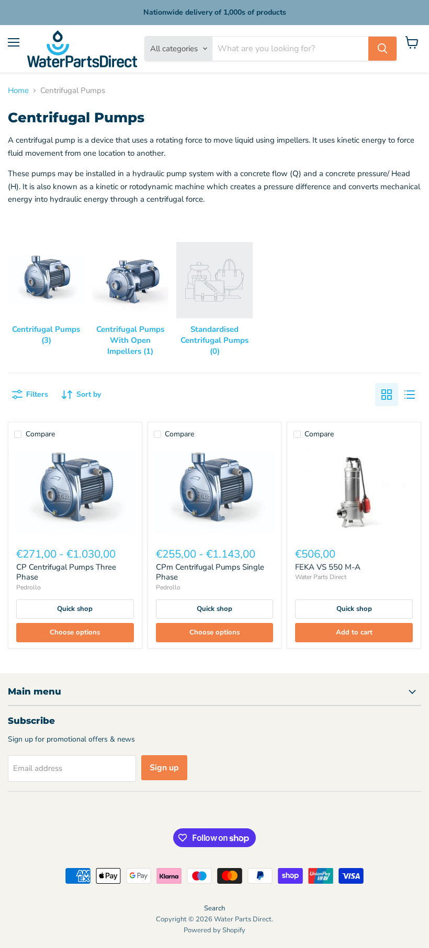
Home (18, 90)
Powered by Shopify (214, 930)
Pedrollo (28, 587)
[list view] (409, 394)
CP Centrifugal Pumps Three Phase (66, 572)
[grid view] (386, 394)
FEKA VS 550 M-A (327, 567)
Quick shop (75, 609)
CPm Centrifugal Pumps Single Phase (210, 572)
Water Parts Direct (320, 577)
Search (214, 908)
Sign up (164, 767)
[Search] (382, 49)
